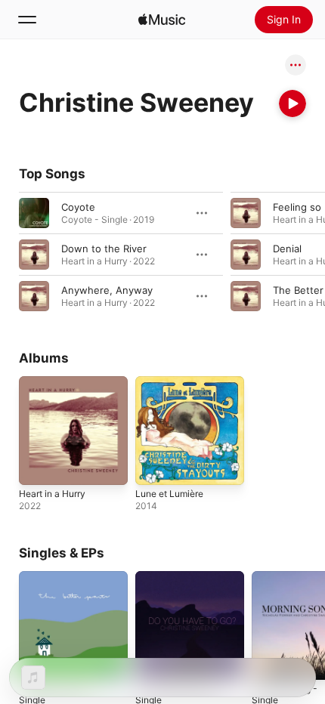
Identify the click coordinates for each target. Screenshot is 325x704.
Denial (287, 248)
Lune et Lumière (169, 493)
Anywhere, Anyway (107, 290)
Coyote (78, 207)
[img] (161, 19)
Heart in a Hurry (52, 493)
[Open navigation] (27, 19)
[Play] (292, 103)
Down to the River (104, 248)
